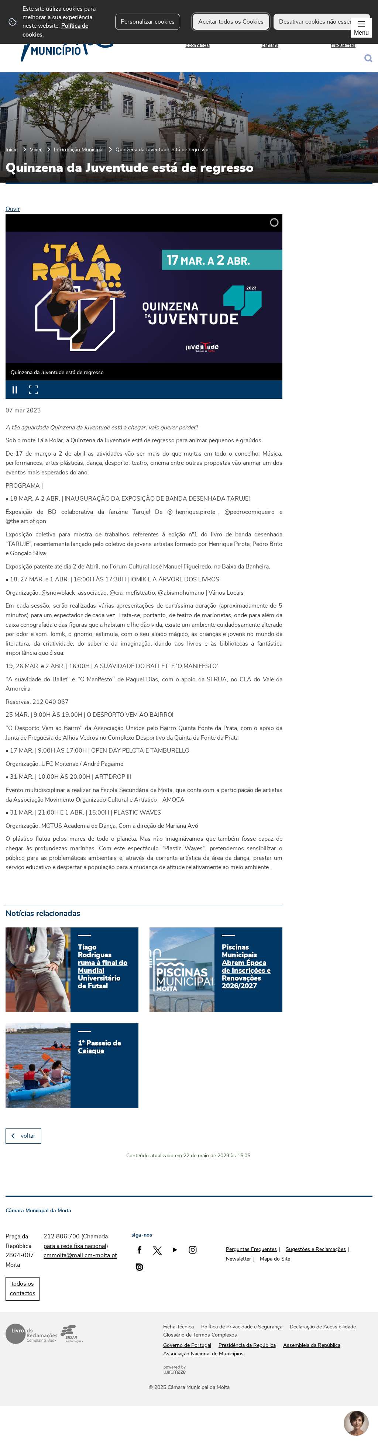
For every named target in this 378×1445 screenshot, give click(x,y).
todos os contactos (22, 1288)
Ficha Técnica (178, 1327)
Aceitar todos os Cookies (231, 22)
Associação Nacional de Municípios (203, 1353)
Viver (36, 149)
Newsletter (238, 1259)
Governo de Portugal (187, 1345)
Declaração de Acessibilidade (323, 1327)
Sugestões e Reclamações (316, 1249)
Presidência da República (247, 1345)
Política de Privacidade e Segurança (241, 1327)
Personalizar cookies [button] (148, 22)
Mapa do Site (275, 1259)
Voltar (28, 1136)
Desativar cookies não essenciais (322, 22)
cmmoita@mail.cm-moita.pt (80, 1255)
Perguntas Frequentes (251, 1249)
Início (12, 149)
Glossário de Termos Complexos (200, 1335)
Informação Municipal (78, 149)
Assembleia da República (311, 1345)
